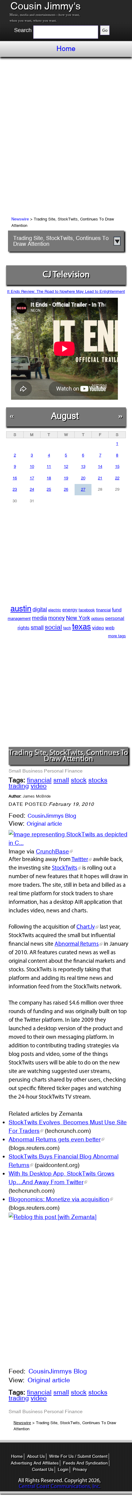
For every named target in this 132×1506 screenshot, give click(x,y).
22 (117, 478)
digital (40, 609)
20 (83, 478)
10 (32, 466)
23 (15, 489)
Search (23, 30)
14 (100, 466)
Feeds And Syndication (85, 1463)
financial (103, 610)
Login (63, 1469)
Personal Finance (63, 770)
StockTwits (64, 868)
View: (17, 824)
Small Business (26, 770)
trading (19, 786)
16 (15, 478)
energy (69, 609)
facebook (87, 610)
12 (66, 466)
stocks (97, 780)
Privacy (80, 1469)
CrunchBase (52, 851)
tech (67, 628)
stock (79, 780)
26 (66, 489)
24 (32, 489)
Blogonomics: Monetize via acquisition (59, 1199)
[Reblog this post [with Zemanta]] (52, 1216)
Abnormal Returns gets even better (55, 1139)
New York (78, 618)
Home (66, 49)
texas (81, 626)
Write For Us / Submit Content (78, 1456)
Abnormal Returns (77, 944)
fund (117, 609)
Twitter (80, 860)
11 (49, 466)
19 (66, 478)
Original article (44, 823)
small (37, 627)
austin (20, 608)
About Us (36, 1456)
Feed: (17, 816)
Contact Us (42, 1469)
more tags (117, 636)
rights (23, 627)
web (110, 627)
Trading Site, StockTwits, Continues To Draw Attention (61, 241)
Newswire (20, 219)
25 (49, 489)
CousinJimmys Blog (52, 816)
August (65, 416)
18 (49, 478)
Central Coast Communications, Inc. (59, 1487)
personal (114, 618)
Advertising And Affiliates (35, 1463)
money (56, 618)
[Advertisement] (66, 137)
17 (32, 478)
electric (54, 610)
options (97, 618)
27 (83, 489)
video (98, 627)
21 (100, 478)
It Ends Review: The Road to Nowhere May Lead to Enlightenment (66, 291)
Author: (30, 796)
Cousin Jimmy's (45, 6)
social (53, 627)
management (19, 618)
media (39, 618)
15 (117, 466)
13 (83, 466)
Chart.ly (85, 927)
